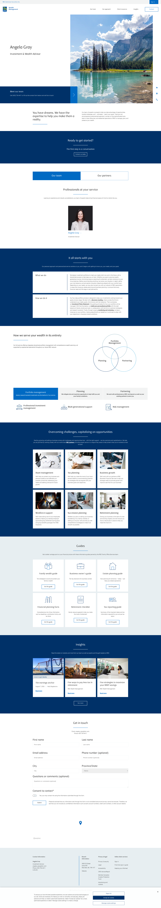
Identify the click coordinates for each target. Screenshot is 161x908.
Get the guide (48, 586)
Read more (39, 691)
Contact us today (80, 154)
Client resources (122, 9)
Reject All (108, 893)
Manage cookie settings (109, 903)
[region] (80, 825)
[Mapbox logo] (37, 838)
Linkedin (35, 870)
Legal (99, 865)
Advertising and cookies (103, 883)
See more (80, 703)
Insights (136, 9)
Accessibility (102, 868)
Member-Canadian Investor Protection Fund (103, 877)
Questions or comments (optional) (51, 776)
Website (84, 871)
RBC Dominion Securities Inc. (11, 2)
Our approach (106, 9)
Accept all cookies (108, 898)
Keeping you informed (121, 868)
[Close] (158, 892)
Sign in (117, 861)
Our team (93, 9)
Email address (40, 753)
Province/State (89, 766)
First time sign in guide (121, 865)
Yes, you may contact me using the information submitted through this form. (61, 795)
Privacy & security (103, 861)
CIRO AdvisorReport (104, 871)
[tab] (35, 394)
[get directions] (80, 823)
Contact (151, 9)
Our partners (104, 176)
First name (38, 740)
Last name (87, 740)
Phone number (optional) (95, 753)
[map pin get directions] (80, 823)
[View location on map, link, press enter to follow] (80, 825)
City (35, 766)
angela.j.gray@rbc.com (39, 866)
